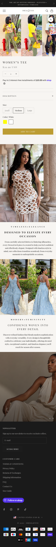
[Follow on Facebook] (4, 509)
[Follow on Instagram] (11, 509)
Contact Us (7, 486)
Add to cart (28, 131)
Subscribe (13, 449)
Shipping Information (12, 477)
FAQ (4, 482)
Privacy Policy (9, 468)
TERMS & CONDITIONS (13, 464)
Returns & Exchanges (12, 473)
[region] (28, 387)
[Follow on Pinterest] (18, 509)
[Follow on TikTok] (25, 509)
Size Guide (7, 491)
